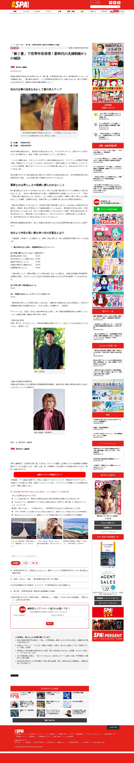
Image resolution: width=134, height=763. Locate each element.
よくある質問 (69, 736)
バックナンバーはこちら (108, 532)
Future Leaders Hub (98, 742)
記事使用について (44, 736)
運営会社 (32, 736)
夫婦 (25, 563)
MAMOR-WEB (73, 742)
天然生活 (28, 742)
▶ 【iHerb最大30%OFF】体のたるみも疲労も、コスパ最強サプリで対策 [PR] (39, 492)
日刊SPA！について (35, 734)
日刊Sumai (50, 742)
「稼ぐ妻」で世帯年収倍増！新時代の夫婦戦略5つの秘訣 (33, 591)
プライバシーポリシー (94, 734)
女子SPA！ (18, 742)
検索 (118, 6)
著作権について (21, 736)
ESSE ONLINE (39, 742)
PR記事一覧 (62, 734)
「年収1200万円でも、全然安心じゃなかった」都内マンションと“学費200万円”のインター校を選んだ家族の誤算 (50, 572)
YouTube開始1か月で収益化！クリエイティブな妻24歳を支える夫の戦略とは (41, 585)
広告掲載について (20, 734)
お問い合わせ (57, 736)
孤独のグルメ (61, 742)
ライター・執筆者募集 (76, 734)
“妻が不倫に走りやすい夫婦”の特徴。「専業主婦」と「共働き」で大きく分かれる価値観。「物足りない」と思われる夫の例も (50, 598)
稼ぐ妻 (35, 563)
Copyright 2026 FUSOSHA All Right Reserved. (29, 747)
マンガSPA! (85, 742)
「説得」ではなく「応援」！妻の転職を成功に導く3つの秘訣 (35, 579)
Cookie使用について (110, 734)
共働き (16, 563)
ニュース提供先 (50, 734)
